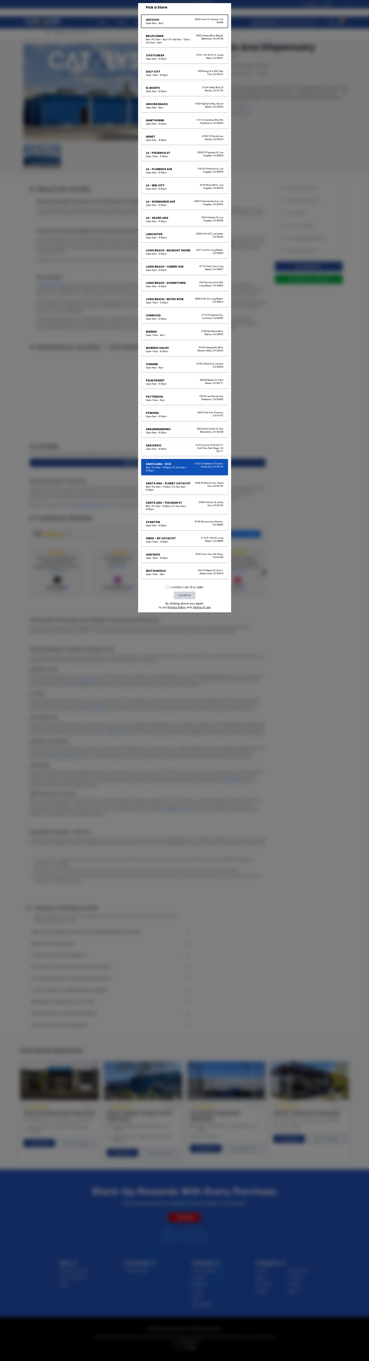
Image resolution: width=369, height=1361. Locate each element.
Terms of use (202, 607)
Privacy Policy (177, 607)
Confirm (184, 595)
